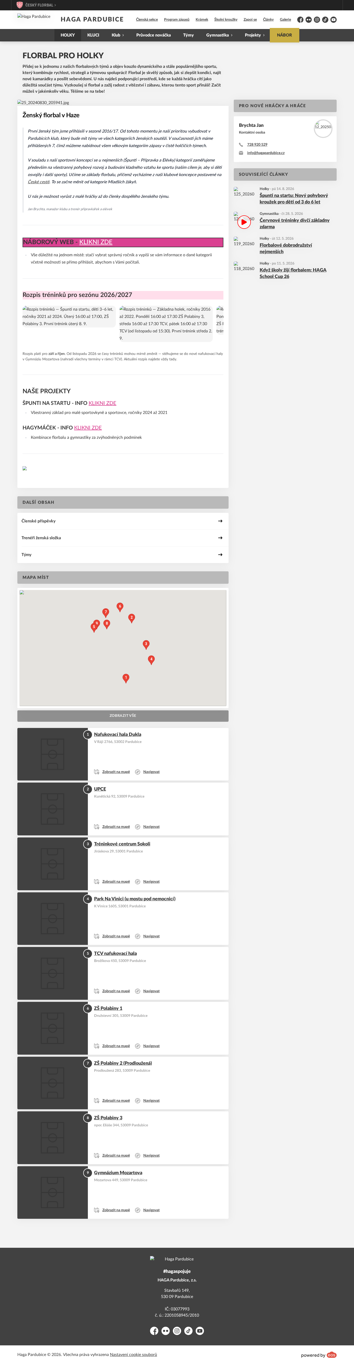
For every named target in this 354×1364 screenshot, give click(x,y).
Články (268, 19)
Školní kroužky (225, 19)
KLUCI (93, 35)
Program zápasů (176, 19)
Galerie (285, 19)
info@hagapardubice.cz (266, 153)
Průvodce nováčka (153, 35)
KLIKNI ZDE (95, 242)
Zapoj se (250, 19)
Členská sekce (147, 19)
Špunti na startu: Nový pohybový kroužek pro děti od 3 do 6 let (294, 199)
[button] (126, 678)
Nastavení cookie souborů (133, 1355)
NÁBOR (284, 35)
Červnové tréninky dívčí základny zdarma (295, 223)
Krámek (202, 19)
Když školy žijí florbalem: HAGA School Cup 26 (293, 273)
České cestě (38, 182)
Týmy (188, 35)
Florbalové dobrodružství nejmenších (286, 248)
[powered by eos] (319, 1355)
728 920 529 (257, 145)
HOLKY (68, 35)
